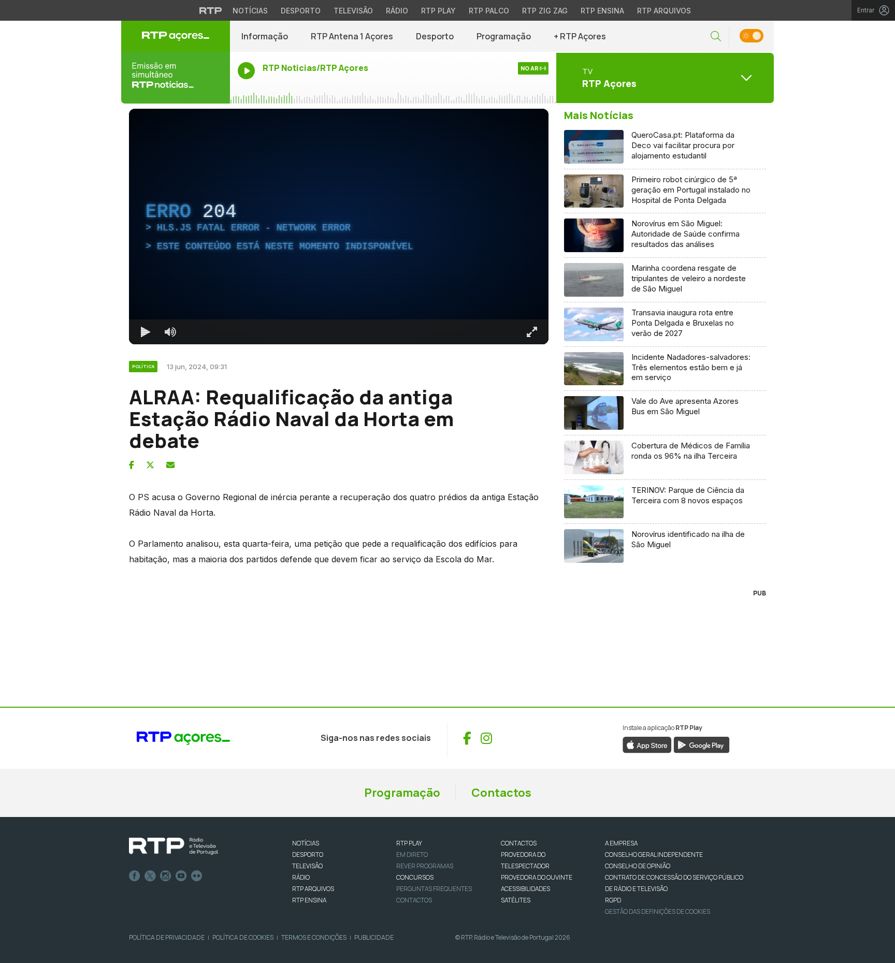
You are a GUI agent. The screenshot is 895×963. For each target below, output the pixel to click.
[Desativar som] (170, 331)
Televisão (353, 10)
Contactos (501, 792)
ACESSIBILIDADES (525, 888)
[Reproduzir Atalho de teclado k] (145, 331)
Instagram (165, 876)
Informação (264, 36)
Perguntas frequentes (434, 888)
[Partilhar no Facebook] (131, 465)
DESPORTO (307, 854)
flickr (197, 876)
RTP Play (438, 10)
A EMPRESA (621, 843)
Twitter (150, 876)
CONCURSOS (415, 877)
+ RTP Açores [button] (580, 36)
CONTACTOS (519, 843)
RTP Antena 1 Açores (352, 36)
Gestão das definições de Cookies (657, 911)
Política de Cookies (242, 937)
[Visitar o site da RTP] (210, 10)
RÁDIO (301, 877)
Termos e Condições (314, 937)
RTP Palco (489, 10)
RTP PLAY (409, 843)
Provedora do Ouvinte (536, 877)
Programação (504, 36)
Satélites (515, 900)
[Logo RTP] (173, 846)
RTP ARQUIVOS (313, 888)
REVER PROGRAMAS (424, 866)
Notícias (250, 10)
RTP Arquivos (664, 10)
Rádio (397, 10)
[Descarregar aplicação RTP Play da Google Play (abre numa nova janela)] (701, 744)
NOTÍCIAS (305, 843)
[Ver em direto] (175, 78)
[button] (716, 36)
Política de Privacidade (167, 937)
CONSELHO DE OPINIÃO (637, 866)
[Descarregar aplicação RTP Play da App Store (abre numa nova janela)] (647, 744)
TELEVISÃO (307, 866)
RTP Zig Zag (545, 10)
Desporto (301, 10)
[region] (338, 226)
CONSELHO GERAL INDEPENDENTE (654, 854)
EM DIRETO (412, 854)
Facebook (134, 876)
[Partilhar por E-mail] (170, 465)
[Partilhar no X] (150, 465)
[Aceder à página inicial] (175, 36)
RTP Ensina (602, 10)
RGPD (613, 900)
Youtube (181, 876)
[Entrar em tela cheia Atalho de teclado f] (531, 331)
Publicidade (374, 937)
